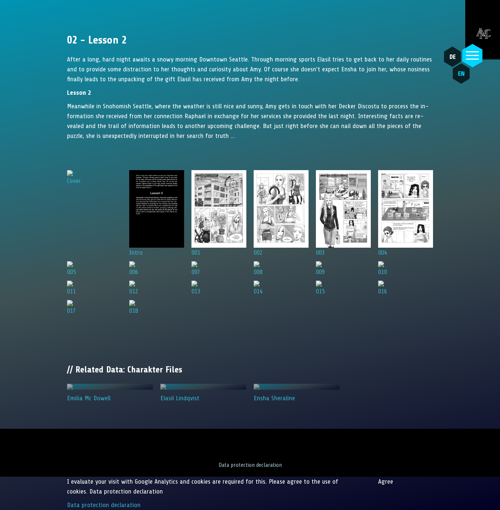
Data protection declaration (250, 465)
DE (452, 56)
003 (320, 252)
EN (461, 73)
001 (195, 252)
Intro (136, 252)
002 (258, 252)
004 (382, 252)
